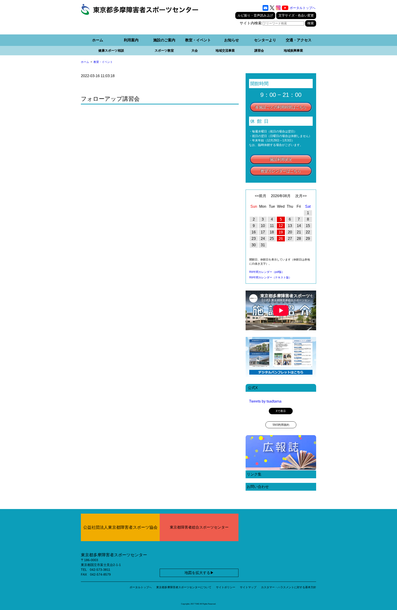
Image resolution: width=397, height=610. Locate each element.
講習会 (259, 50)
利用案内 (131, 40)
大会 (194, 50)
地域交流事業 (225, 50)
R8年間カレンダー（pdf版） (266, 272)
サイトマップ (248, 587)
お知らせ (231, 40)
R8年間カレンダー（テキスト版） (270, 277)
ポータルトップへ (302, 8)
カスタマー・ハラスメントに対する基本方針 (288, 587)
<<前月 (260, 196)
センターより (265, 40)
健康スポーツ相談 (111, 50)
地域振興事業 (293, 50)
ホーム (97, 40)
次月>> (301, 196)
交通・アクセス (299, 40)
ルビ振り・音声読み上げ (255, 15)
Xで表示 (281, 411)
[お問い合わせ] (265, 8)
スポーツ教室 (164, 50)
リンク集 (254, 474)
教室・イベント (198, 40)
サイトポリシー (225, 587)
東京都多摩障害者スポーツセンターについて (183, 587)
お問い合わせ (258, 487)
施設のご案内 (164, 40)
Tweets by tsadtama (265, 401)
